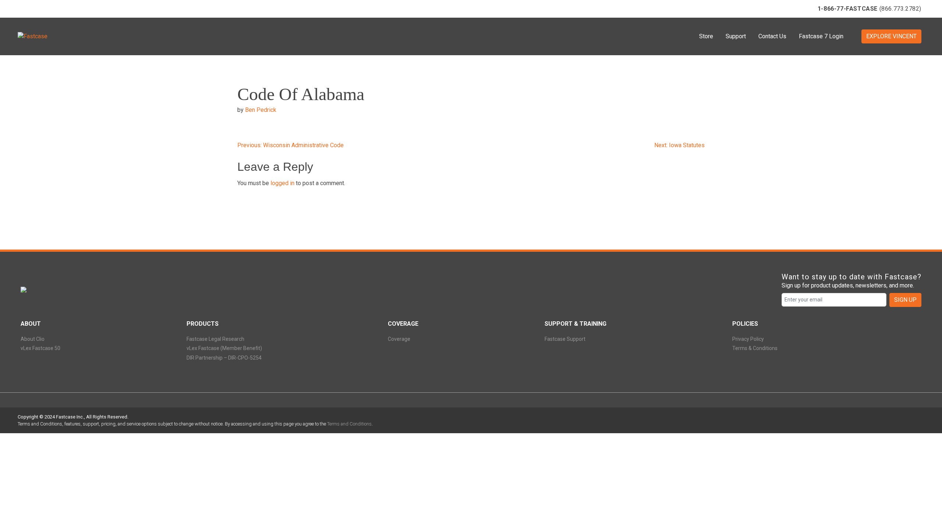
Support (736, 36)
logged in (282, 183)
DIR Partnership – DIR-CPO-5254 (224, 358)
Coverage (399, 339)
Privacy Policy (748, 339)
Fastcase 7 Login (821, 36)
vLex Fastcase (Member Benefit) (224, 348)
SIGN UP (905, 299)
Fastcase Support (565, 339)
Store (706, 36)
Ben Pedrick (260, 109)
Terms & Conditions (755, 348)
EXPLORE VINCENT (891, 36)
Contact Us (772, 36)
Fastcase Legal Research (215, 339)
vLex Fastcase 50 (40, 348)
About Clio (33, 339)
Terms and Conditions (349, 424)
